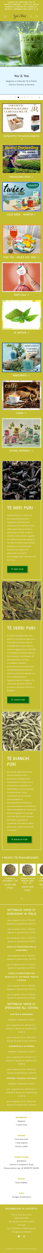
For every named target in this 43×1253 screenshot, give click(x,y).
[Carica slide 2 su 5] (18, 97)
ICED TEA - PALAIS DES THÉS (19, 257)
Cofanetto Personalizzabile (22, 136)
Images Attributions (21, 1197)
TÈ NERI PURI (17, 569)
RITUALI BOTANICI (20, 451)
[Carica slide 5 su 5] (27, 97)
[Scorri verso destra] (27, 898)
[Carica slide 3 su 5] (21, 97)
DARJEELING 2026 (19, 177)
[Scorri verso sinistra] (16, 898)
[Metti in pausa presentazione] (40, 97)
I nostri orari (21, 1125)
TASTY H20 (20, 295)
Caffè (19, 413)
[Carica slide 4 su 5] (24, 97)
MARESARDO (20, 375)
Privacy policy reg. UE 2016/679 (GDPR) (21, 1168)
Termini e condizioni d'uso (21, 1164)
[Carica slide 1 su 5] (15, 97)
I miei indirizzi (21, 1143)
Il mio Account (21, 1139)
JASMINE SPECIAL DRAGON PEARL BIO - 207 (27, 881)
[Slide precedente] (11, 97)
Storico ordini (21, 1146)
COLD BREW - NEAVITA (20, 214)
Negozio (21, 1121)
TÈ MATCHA (20, 333)
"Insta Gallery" (21, 1182)
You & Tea (17, 1249)
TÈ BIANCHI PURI (19, 839)
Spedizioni (21, 1161)
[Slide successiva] (32, 97)
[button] (5, 16)
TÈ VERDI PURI (18, 699)
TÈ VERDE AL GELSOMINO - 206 (10, 880)
